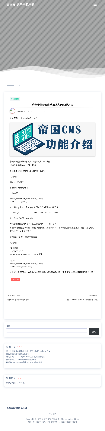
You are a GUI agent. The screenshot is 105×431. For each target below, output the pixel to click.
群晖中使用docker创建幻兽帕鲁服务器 (21, 360)
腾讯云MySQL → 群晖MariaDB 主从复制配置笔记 (25, 357)
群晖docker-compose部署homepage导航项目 (24, 362)
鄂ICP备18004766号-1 (38, 422)
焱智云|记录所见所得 (21, 4)
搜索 (8, 326)
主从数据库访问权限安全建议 (17, 354)
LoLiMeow (74, 419)
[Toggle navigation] (94, 4)
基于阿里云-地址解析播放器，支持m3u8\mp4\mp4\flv (28, 351)
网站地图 (52, 414)
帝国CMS (15, 99)
